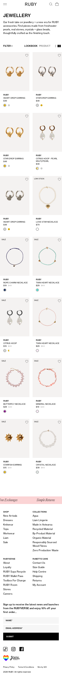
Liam (5, 537)
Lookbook (31, 46)
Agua (35, 515)
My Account (39, 584)
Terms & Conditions (26, 667)
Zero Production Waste (46, 550)
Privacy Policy (8, 667)
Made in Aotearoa (42, 524)
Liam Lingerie (40, 520)
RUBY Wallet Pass (13, 576)
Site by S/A (42, 667)
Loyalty (7, 567)
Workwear (9, 533)
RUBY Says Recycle (14, 571)
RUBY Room (10, 584)
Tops (6, 529)
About (6, 562)
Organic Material (42, 537)
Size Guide (39, 567)
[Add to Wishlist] (26, 55)
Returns (37, 580)
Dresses (8, 520)
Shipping (37, 576)
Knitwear (8, 524)
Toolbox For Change (14, 580)
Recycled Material (43, 529)
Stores (7, 589)
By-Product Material (44, 533)
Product (44, 46)
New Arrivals (10, 515)
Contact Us (39, 562)
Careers (7, 593)
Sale (5, 542)
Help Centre (39, 571)
